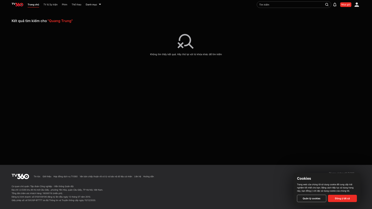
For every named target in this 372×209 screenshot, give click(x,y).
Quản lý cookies (311, 198)
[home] (17, 4)
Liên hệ (137, 176)
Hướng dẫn (148, 176)
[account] (356, 4)
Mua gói (345, 4)
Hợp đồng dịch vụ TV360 (65, 176)
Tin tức (37, 176)
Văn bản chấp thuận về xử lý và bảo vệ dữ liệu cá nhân (106, 176)
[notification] (334, 4)
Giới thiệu (47, 176)
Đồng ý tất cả (342, 198)
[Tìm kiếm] (327, 4)
